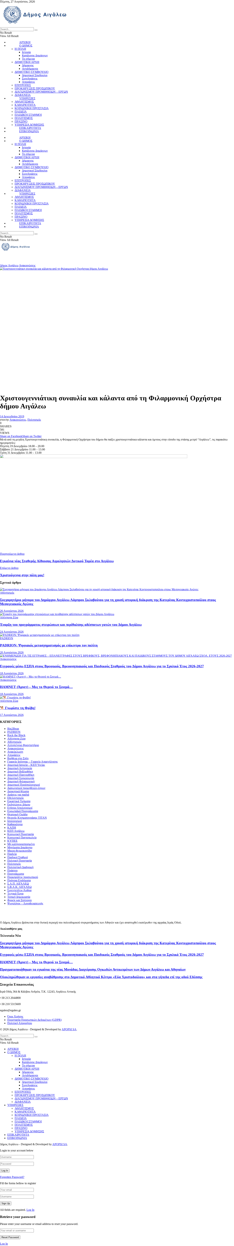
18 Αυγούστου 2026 (12, 673)
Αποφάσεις (28, 81)
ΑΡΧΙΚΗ (25, 42)
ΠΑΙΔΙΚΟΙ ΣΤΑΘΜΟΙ (28, 114)
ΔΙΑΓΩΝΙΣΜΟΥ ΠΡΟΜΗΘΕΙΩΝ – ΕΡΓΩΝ (41, 91)
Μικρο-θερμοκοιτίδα (19, 850)
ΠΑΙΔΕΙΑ (21, 111)
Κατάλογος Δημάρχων (35, 55)
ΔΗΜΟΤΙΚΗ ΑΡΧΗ (27, 62)
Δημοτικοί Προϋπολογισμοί (23, 784)
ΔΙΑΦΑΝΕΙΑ (23, 95)
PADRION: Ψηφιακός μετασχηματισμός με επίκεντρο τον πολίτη (49, 645)
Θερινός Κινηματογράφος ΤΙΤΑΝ (27, 817)
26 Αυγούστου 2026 (12, 610)
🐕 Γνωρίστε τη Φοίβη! (17, 708)
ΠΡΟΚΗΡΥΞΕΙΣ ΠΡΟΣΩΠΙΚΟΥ (35, 88)
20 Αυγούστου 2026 (12, 652)
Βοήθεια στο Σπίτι (18, 758)
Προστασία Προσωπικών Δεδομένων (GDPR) (34, 1019)
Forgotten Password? (12, 1177)
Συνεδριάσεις (29, 78)
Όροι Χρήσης (15, 1016)
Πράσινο (12, 870)
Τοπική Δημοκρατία (18, 896)
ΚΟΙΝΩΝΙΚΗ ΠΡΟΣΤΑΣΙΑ (32, 108)
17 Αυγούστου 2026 (12, 714)
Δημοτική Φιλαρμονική (21, 781)
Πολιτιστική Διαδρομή (20, 867)
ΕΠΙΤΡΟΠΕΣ (23, 85)
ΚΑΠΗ (11, 827)
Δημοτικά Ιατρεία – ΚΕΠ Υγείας (26, 764)
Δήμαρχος (28, 65)
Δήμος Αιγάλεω (9, 265)
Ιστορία (26, 52)
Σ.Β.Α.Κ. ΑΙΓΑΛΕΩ (19, 887)
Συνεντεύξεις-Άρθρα (19, 890)
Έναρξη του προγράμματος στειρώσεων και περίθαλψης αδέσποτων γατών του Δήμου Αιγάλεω (71, 624)
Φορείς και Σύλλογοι (19, 900)
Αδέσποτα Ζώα (9, 617)
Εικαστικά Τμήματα (18, 801)
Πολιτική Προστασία (19, 860)
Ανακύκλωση (15, 751)
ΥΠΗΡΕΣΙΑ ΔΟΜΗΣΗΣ (29, 124)
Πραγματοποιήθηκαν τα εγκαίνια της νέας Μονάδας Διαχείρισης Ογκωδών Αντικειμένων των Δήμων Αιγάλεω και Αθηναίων (93, 969)
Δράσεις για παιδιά (18, 794)
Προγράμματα (15, 873)
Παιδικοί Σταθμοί (17, 857)
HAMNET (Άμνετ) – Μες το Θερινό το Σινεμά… (36, 687)
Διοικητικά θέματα (18, 791)
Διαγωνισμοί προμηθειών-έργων (26, 788)
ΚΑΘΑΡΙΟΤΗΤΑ (25, 104)
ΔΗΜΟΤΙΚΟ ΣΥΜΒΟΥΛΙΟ (31, 71)
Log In (30, 1209)
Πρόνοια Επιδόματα (19, 880)
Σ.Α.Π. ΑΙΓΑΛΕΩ (18, 883)
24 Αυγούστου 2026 (12, 631)
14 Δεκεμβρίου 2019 (12, 416)
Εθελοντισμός (15, 797)
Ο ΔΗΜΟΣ (25, 45)
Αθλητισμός (7, 592)
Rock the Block (16, 735)
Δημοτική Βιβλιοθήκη (20, 771)
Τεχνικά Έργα (15, 893)
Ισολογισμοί (14, 821)
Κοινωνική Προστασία (20, 834)
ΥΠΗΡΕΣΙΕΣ (27, 98)
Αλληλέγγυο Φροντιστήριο (23, 745)
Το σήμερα (28, 58)
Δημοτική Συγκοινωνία (20, 778)
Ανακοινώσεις (27, 265)
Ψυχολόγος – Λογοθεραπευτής (25, 903)
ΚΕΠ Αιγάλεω (15, 830)
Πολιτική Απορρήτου (19, 1023)
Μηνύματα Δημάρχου (19, 847)
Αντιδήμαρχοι (30, 68)
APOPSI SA (69, 1029)
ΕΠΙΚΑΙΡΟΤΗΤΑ (30, 128)
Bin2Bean (13, 728)
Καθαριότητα (14, 824)
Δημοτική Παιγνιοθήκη (20, 774)
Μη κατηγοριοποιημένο (21, 844)
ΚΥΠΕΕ (12, 840)
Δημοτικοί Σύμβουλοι (34, 75)
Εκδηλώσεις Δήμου (18, 804)
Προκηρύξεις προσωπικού (22, 877)
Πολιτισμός (34, 419)
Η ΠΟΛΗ (20, 48)
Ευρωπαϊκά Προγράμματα (22, 811)
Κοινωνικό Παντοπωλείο (22, 837)
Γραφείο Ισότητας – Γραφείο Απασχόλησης (32, 761)
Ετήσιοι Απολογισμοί (19, 807)
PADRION (6, 638)
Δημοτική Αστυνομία (19, 768)
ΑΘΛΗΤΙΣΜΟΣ (24, 101)
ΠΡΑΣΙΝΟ (21, 121)
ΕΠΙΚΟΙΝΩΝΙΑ (29, 131)
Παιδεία (12, 854)
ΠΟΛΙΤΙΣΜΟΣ (24, 118)
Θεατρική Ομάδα (17, 814)
